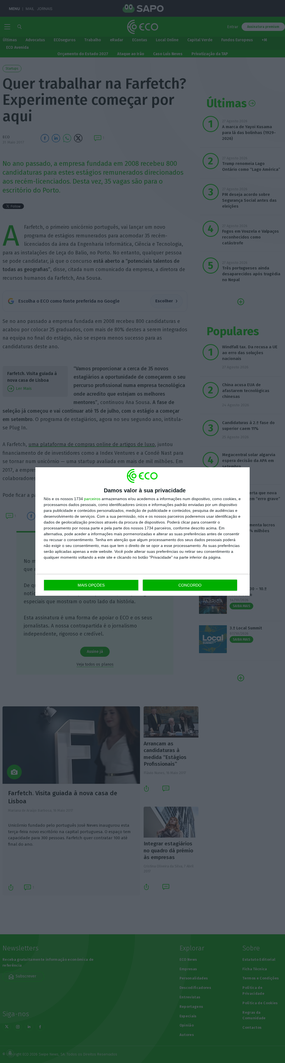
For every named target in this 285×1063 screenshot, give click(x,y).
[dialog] (142, 531)
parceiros (92, 499)
